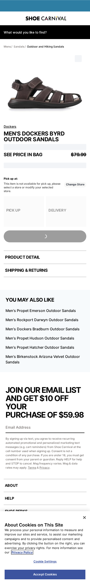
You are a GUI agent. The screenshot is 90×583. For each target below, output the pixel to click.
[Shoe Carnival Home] (46, 18)
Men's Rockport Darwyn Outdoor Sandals (42, 319)
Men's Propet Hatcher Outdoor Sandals (40, 347)
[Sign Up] (79, 428)
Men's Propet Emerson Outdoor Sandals (41, 310)
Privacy (44, 467)
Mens (7, 46)
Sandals (19, 46)
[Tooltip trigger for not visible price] (44, 153)
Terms (32, 467)
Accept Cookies (45, 574)
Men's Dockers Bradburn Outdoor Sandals (43, 329)
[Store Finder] (18, 18)
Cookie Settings (45, 561)
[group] (24, 211)
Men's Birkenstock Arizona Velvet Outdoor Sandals (43, 359)
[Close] (84, 517)
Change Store (75, 184)
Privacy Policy (22, 552)
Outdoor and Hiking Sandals (45, 46)
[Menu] (7, 18)
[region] (45, 547)
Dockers (10, 126)
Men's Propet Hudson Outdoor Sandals (40, 338)
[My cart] (84, 18)
